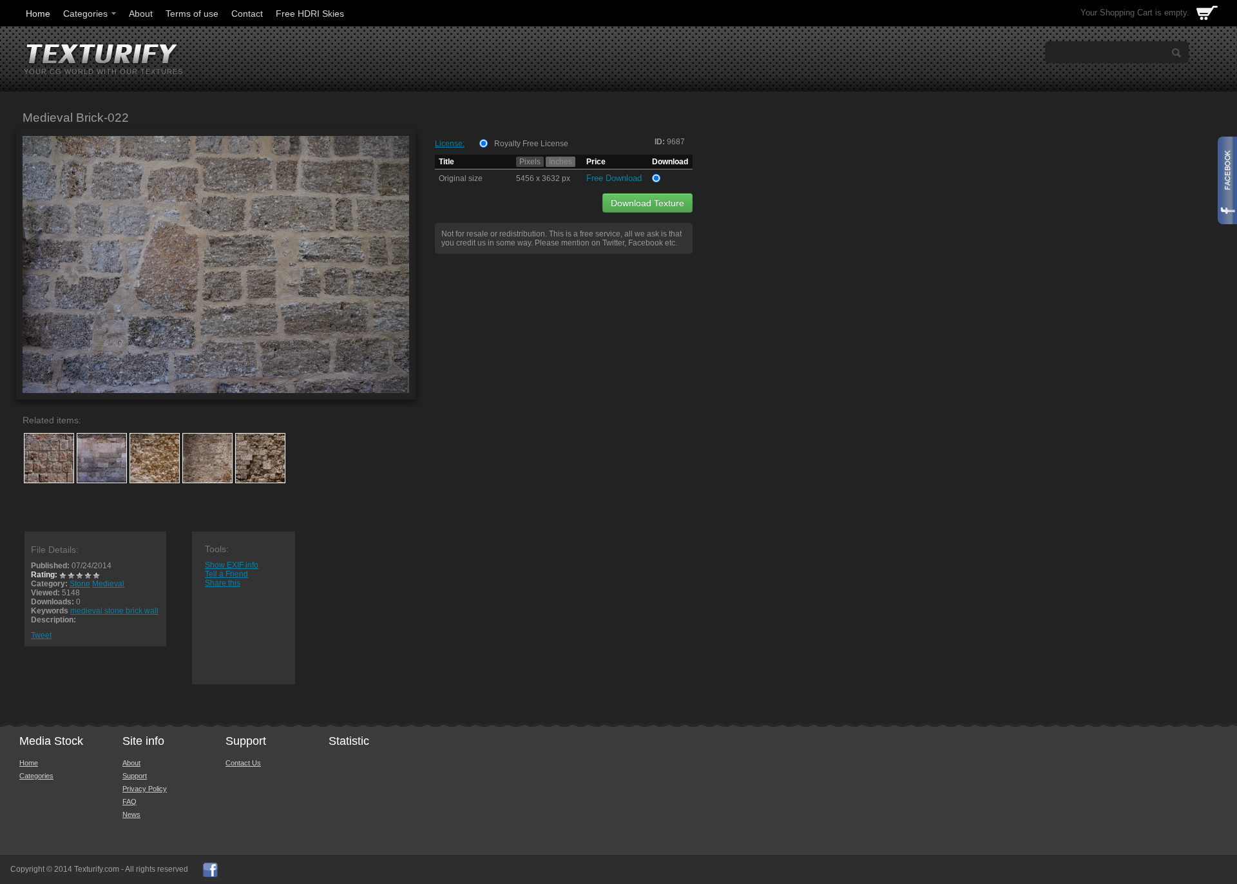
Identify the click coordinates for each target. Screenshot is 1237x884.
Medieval (108, 583)
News (131, 814)
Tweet (41, 635)
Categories (85, 13)
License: (450, 143)
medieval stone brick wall (114, 610)
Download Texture (647, 203)
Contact (247, 13)
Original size (461, 178)
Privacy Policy (144, 789)
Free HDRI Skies (310, 13)
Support (134, 776)
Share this (222, 583)
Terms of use (192, 13)
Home (38, 13)
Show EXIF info (231, 565)
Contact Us (243, 763)
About (141, 13)
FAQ (129, 801)
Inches (560, 161)
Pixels (530, 161)
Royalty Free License (531, 143)
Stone (80, 583)
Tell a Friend (226, 574)
